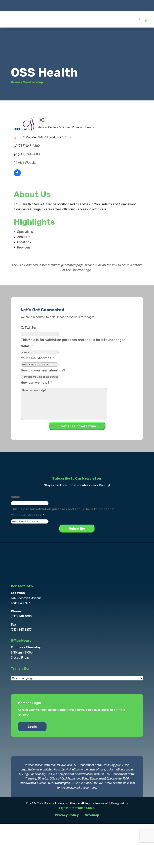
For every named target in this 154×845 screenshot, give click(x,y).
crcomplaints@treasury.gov (78, 787)
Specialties (25, 231)
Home (15, 82)
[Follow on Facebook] (61, 5)
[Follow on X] (69, 5)
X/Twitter (29, 327)
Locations (24, 242)
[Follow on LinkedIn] (85, 5)
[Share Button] (42, 120)
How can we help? (36, 383)
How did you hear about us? (43, 370)
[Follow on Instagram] (77, 5)
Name (27, 346)
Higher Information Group (76, 808)
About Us (23, 237)
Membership (33, 82)
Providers (24, 247)
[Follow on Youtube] (93, 5)
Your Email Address (37, 358)
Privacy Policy (67, 815)
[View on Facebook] (17, 175)
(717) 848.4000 (21, 616)
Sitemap (92, 815)
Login (32, 726)
